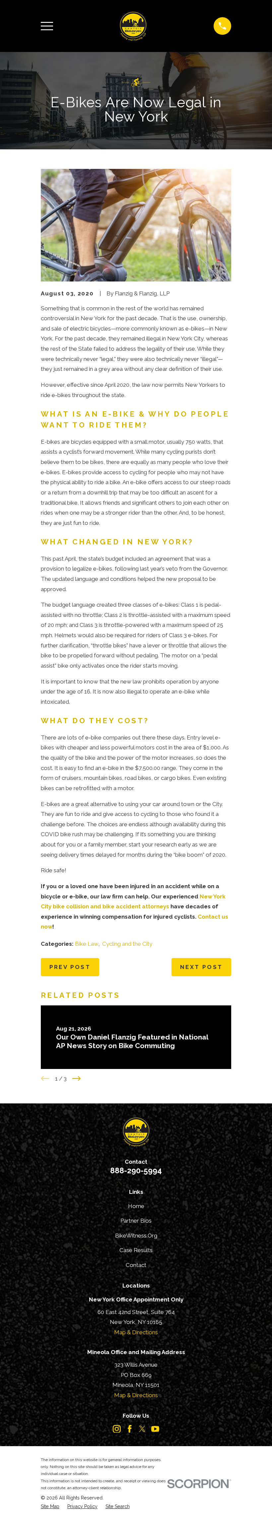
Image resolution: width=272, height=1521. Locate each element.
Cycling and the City (127, 943)
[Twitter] (142, 1429)
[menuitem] (50, 1506)
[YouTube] (155, 1429)
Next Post (201, 967)
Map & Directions (136, 1332)
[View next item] (76, 1078)
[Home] (133, 26)
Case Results (136, 1250)
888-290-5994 (136, 1170)
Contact (136, 1265)
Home (136, 1206)
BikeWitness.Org (136, 1235)
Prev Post (70, 967)
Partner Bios (136, 1220)
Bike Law (86, 943)
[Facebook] (130, 1429)
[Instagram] (117, 1429)
